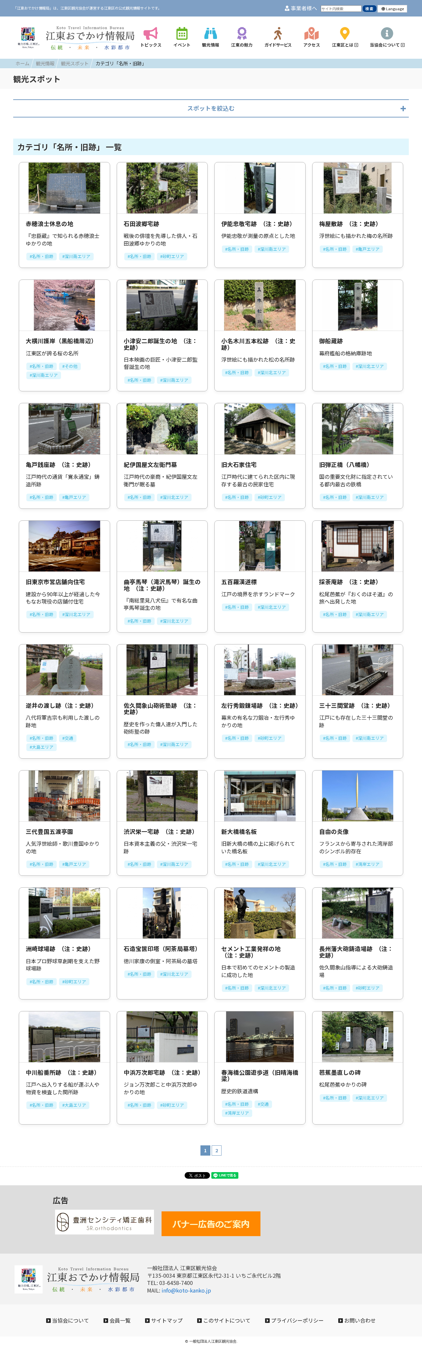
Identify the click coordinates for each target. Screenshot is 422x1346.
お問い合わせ (359, 1320)
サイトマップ (166, 1320)
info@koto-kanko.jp (186, 1290)
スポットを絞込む (211, 108)
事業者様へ (303, 8)
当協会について (70, 1320)
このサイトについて (226, 1320)
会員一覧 (119, 1320)
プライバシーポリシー (297, 1320)
